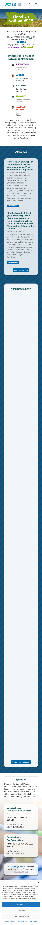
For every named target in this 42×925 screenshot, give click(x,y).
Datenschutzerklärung (22, 922)
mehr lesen (13, 206)
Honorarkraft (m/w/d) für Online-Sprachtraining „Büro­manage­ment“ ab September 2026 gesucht (20, 165)
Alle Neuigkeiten (22, 270)
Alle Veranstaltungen (22, 762)
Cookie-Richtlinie (10, 922)
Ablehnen (21, 910)
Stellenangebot (21, 172)
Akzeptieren (21, 904)
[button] (39, 882)
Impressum (33, 922)
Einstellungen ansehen (21, 916)
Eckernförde (20, 231)
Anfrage (15, 866)
